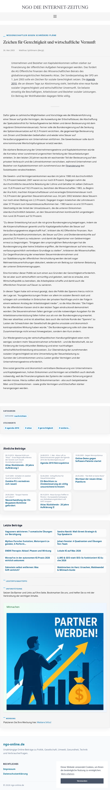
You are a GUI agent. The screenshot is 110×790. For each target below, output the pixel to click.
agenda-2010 (13, 428)
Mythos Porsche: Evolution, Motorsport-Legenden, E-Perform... (27, 542)
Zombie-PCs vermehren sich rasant (17, 482)
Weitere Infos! (44, 722)
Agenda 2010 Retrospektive (54, 463)
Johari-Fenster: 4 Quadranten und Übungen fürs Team (79, 542)
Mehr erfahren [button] (67, 774)
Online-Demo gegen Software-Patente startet (88, 460)
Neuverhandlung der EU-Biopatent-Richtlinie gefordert (18, 503)
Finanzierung (73, 165)
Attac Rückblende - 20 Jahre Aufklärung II (54, 506)
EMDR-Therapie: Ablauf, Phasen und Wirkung (28, 550)
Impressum (9, 769)
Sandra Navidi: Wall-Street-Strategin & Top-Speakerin (77, 533)
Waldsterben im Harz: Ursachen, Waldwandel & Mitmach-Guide (80, 568)
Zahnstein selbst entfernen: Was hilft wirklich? (21, 568)
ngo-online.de (14, 744)
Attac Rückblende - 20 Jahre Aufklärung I (19, 466)
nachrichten (20, 416)
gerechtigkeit (46, 428)
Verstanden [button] (82, 781)
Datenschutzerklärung (15, 773)
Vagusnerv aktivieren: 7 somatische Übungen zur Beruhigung (28, 533)
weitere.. (65, 428)
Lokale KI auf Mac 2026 (69, 550)
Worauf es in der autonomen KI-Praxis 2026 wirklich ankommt (27, 559)
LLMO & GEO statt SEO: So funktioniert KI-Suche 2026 (80, 559)
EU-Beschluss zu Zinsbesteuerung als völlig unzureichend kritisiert (54, 484)
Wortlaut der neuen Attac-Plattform (89, 480)
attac (29, 428)
